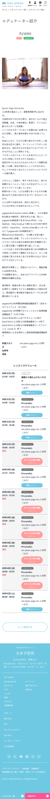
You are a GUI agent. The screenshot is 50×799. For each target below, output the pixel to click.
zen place (8, 677)
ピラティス (8, 685)
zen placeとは (10, 681)
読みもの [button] (8, 718)
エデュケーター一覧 (18, 9)
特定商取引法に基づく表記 (13, 772)
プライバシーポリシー (11, 768)
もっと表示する (25, 627)
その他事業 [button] (9, 746)
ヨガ (6, 689)
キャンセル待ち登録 (32, 461)
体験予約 (32, 796)
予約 (31, 392)
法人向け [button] (8, 735)
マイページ (29, 681)
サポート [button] (8, 713)
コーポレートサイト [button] (12, 740)
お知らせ (29, 689)
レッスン (7, 693)
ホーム (4, 9)
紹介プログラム (31, 685)
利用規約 (25, 768)
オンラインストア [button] (11, 729)
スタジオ (7, 701)
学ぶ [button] (6, 724)
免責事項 (34, 768)
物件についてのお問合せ (35, 772)
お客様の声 (8, 705)
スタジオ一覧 (9, 796)
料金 (6, 697)
